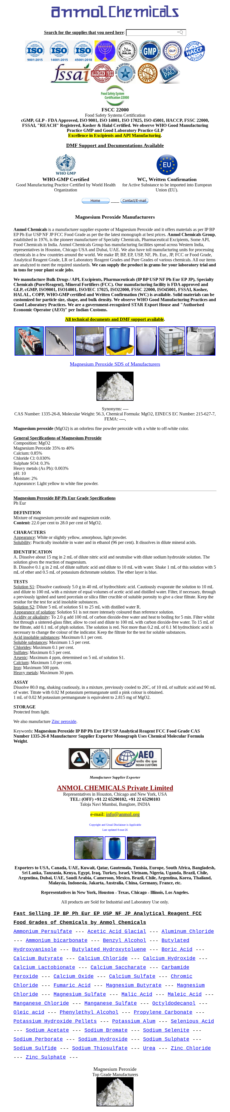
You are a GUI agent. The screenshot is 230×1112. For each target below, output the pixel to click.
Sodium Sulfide (35, 1048)
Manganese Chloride (41, 1003)
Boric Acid (177, 949)
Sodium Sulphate (166, 1039)
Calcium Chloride (103, 958)
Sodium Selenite (166, 1030)
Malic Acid (136, 994)
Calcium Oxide (74, 976)
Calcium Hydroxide (169, 958)
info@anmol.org (123, 814)
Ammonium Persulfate (42, 931)
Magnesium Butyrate (134, 985)
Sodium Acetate (47, 1030)
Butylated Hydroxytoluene (109, 949)
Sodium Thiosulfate (100, 1048)
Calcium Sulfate (132, 976)
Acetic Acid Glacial (117, 931)
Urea (149, 1048)
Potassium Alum (133, 1021)
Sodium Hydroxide (103, 1039)
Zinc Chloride (191, 1048)
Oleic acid (28, 1012)
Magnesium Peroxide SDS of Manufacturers (115, 364)
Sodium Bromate (106, 1030)
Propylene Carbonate (163, 1012)
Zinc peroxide (64, 721)
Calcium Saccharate (118, 967)
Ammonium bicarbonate (57, 940)
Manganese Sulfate (110, 1003)
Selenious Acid (192, 1021)
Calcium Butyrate (38, 958)
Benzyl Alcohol (124, 940)
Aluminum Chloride (188, 931)
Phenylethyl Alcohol (89, 1012)
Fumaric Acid (72, 985)
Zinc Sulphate (46, 1057)
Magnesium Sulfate (80, 994)
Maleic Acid (185, 994)
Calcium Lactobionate (44, 967)
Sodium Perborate (38, 1039)
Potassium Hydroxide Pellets (55, 1021)
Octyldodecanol (174, 1003)
